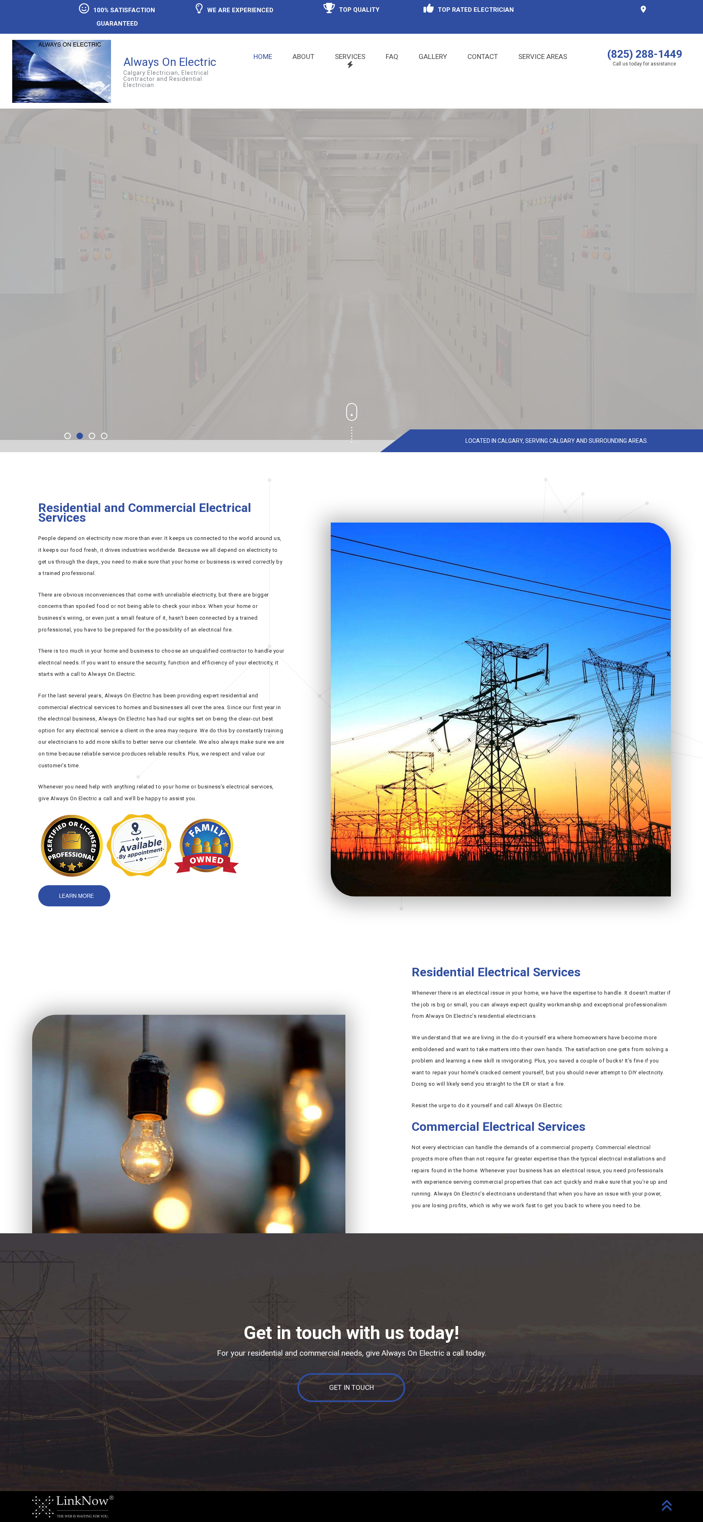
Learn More (86, 339)
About (303, 56)
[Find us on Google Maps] (645, 9)
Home (262, 56)
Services (350, 56)
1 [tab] (68, 437)
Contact (482, 56)
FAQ (392, 56)
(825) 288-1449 (644, 54)
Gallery (433, 56)
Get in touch (351, 1387)
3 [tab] (93, 437)
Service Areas (542, 56)
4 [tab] (105, 437)
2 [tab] (80, 437)
